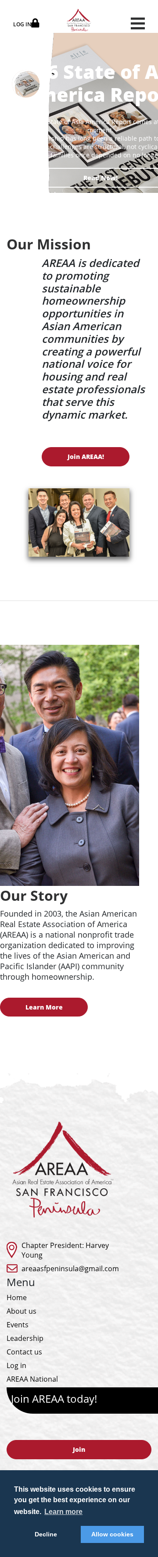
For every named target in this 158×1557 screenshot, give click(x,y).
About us (21, 1311)
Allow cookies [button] (112, 1534)
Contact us (24, 1352)
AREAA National (32, 1379)
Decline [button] (46, 1534)
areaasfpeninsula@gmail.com (70, 1268)
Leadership (25, 1338)
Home (17, 1297)
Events (18, 1324)
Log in (16, 1365)
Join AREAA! (86, 456)
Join (79, 1449)
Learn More (44, 1007)
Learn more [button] (63, 1511)
